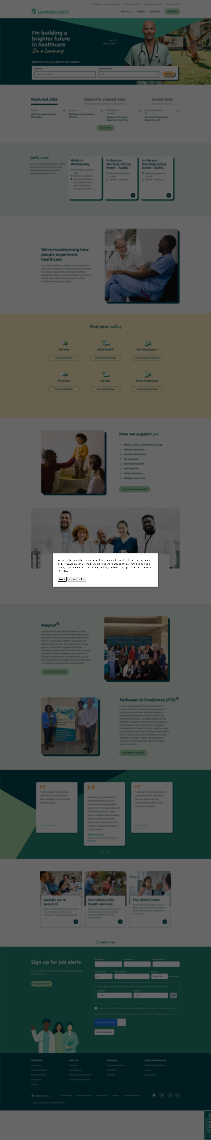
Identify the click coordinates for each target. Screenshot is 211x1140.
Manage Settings (77, 579)
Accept (62, 579)
